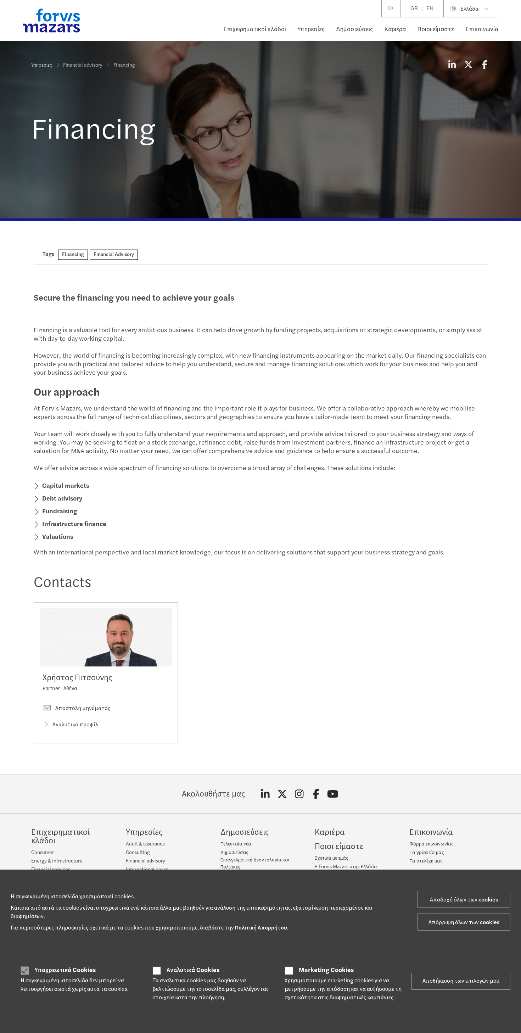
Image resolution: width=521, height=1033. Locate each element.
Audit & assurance (145, 844)
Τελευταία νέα (235, 844)
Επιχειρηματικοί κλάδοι (254, 29)
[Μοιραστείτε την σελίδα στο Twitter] (468, 65)
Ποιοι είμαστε (435, 29)
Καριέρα (395, 29)
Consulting (138, 852)
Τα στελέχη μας (426, 861)
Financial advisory (82, 65)
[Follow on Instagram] (299, 794)
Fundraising (59, 511)
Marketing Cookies (326, 970)
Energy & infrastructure (57, 861)
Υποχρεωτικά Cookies (65, 970)
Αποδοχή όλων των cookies (464, 900)
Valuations (57, 536)
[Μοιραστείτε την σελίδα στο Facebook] (484, 65)
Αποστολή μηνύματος (82, 708)
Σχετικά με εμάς (331, 858)
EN (429, 8)
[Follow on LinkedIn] (265, 794)
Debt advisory (62, 498)
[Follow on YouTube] (333, 794)
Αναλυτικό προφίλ (75, 724)
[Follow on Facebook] (316, 794)
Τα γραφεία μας (426, 852)
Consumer (42, 852)
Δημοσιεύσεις (354, 29)
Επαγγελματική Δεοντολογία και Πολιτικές (254, 863)
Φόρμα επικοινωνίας (431, 844)
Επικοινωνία (481, 29)
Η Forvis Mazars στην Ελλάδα (346, 866)
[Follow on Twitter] (282, 794)
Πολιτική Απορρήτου (261, 928)
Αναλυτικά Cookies (193, 970)
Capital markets (65, 485)
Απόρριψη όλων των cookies (463, 922)
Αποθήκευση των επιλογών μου (460, 981)
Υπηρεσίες (311, 29)
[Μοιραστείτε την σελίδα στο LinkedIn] (452, 65)
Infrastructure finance (74, 524)
